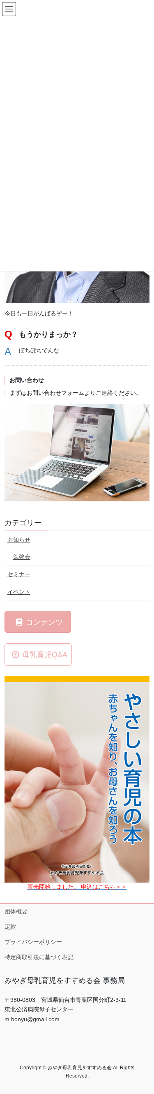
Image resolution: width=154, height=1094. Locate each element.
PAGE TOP (142, 1053)
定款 (10, 926)
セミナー (18, 574)
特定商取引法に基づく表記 (39, 957)
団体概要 (16, 911)
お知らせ (18, 539)
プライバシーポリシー (33, 942)
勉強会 (21, 557)
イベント (18, 592)
